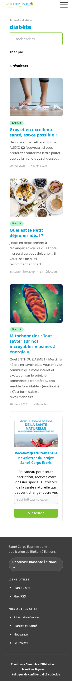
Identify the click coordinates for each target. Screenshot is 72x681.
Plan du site (21, 587)
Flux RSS (19, 596)
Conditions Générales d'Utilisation (33, 664)
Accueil (14, 20)
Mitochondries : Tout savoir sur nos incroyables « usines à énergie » (32, 344)
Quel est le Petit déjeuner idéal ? (26, 232)
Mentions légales (33, 669)
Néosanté (20, 634)
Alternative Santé (26, 617)
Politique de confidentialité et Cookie (36, 674)
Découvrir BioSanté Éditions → (34, 564)
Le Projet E (21, 643)
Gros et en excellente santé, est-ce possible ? (34, 132)
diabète (27, 20)
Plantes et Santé (25, 625)
